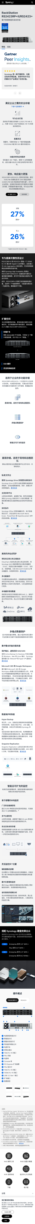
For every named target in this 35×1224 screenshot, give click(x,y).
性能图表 (11, 1127)
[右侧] (20, 93)
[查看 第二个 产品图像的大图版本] (17, 1088)
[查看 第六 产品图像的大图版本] (26, 1096)
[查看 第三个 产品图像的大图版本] (26, 1088)
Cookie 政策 (10, 1206)
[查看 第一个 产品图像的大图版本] (9, 1088)
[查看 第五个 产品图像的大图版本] (17, 1096)
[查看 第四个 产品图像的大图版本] (9, 1096)
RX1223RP (10, 335)
